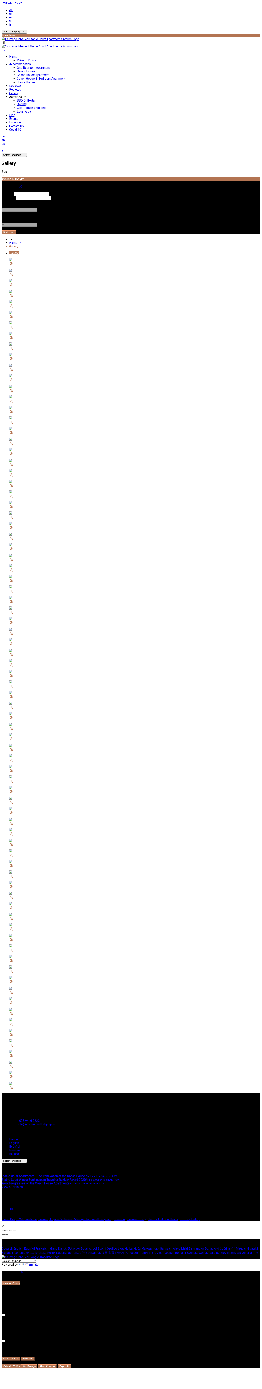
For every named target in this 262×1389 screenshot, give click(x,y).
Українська (96, 1253)
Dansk (62, 1248)
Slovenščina (228, 1253)
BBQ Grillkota (26, 100)
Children (7, 217)
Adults (6, 202)
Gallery (13, 93)
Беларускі (212, 1248)
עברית (30, 1253)
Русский (168, 1253)
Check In (7, 194)
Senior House (26, 71)
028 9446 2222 (12, 3)
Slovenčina (244, 1253)
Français (15, 1150)
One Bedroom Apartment (33, 67)
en (10, 14)
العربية (92, 1248)
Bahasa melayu (170, 1248)
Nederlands (64, 1253)
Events (13, 119)
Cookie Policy (136, 1219)
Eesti (84, 1248)
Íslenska (40, 1253)
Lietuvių (123, 1248)
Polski (143, 1253)
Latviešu (135, 1248)
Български (196, 1248)
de (11, 10)
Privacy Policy (26, 60)
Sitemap (119, 1219)
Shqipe (215, 1253)
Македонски (150, 1248)
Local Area (24, 111)
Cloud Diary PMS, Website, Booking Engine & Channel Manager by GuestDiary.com (56, 1219)
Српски (204, 1253)
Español (14, 1146)
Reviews (15, 86)
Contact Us (16, 126)
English (14, 1143)
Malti (184, 1248)
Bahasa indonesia (13, 1253)
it (10, 24)
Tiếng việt (155, 1253)
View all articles (12, 1187)
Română (180, 1253)
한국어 (119, 1253)
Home (13, 57)
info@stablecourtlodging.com (37, 1124)
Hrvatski (252, 1248)
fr (10, 21)
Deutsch (14, 1139)
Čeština (225, 1248)
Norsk (51, 1253)
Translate (32, 1264)
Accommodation (20, 64)
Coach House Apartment (33, 75)
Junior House (26, 82)
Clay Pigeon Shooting (31, 108)
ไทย (84, 1253)
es (11, 17)
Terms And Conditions (163, 1219)
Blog (12, 115)
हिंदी (233, 1248)
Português (132, 1253)
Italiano (14, 1154)
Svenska (192, 1253)
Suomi (102, 1248)
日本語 (109, 1253)
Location (15, 122)
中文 (256, 1253)
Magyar (241, 1248)
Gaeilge (112, 1248)
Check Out (8, 198)
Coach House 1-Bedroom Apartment (41, 78)
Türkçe (76, 1253)
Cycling (22, 104)
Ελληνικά (73, 1248)
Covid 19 (15, 130)
